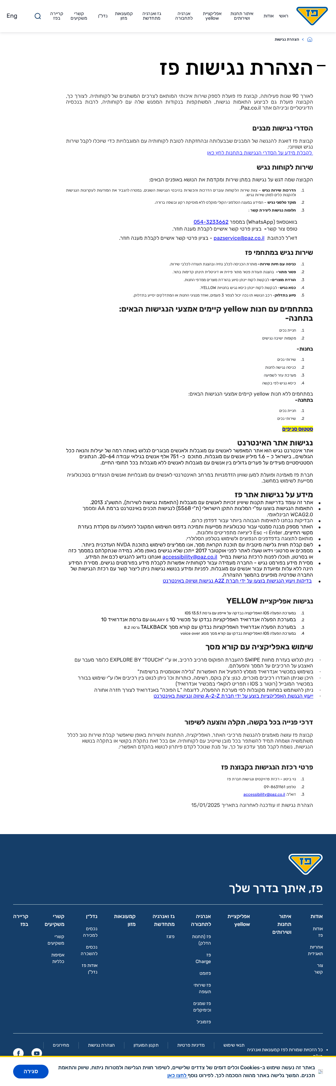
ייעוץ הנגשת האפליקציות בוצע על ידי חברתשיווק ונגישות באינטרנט (233, 696)
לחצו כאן (177, 1075)
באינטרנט (173, 581)
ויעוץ (290, 581)
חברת (232, 581)
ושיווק (191, 581)
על (249, 581)
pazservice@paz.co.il (239, 238)
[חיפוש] (38, 16)
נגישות (206, 581)
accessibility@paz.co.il (189, 557)
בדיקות (304, 581)
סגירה (31, 1071)
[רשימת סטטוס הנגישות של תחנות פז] (312, 153)
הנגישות (275, 581)
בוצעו (259, 581)
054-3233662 (211, 222)
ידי (242, 581)
